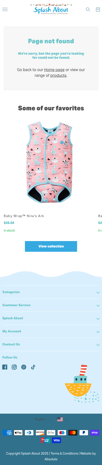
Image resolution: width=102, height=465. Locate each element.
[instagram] (14, 367)
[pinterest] (23, 367)
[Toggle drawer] (5, 9)
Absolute (51, 459)
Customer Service (16, 305)
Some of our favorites (51, 108)
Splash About (12, 318)
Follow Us (9, 357)
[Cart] (98, 9)
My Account (11, 331)
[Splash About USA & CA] (51, 9)
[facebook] (4, 367)
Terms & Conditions (64, 453)
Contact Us (11, 344)
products (58, 75)
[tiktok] (33, 367)
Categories (11, 292)
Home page (54, 69)
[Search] (88, 9)
